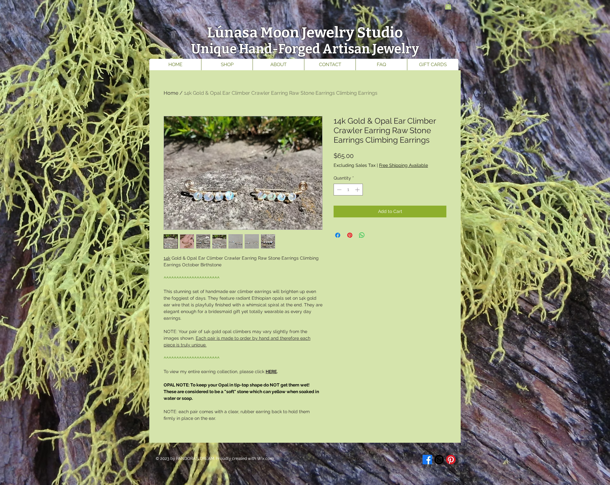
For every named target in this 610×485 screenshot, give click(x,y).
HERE (271, 371)
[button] (448, 6)
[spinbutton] (348, 189)
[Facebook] (427, 459)
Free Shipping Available (403, 165)
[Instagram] (439, 459)
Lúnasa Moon (254, 32)
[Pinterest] (451, 459)
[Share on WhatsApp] (362, 235)
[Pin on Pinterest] (350, 235)
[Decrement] (338, 189)
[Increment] (358, 189)
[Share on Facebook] (338, 235)
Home (171, 93)
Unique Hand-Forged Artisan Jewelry (305, 49)
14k (167, 258)
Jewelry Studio (352, 32)
